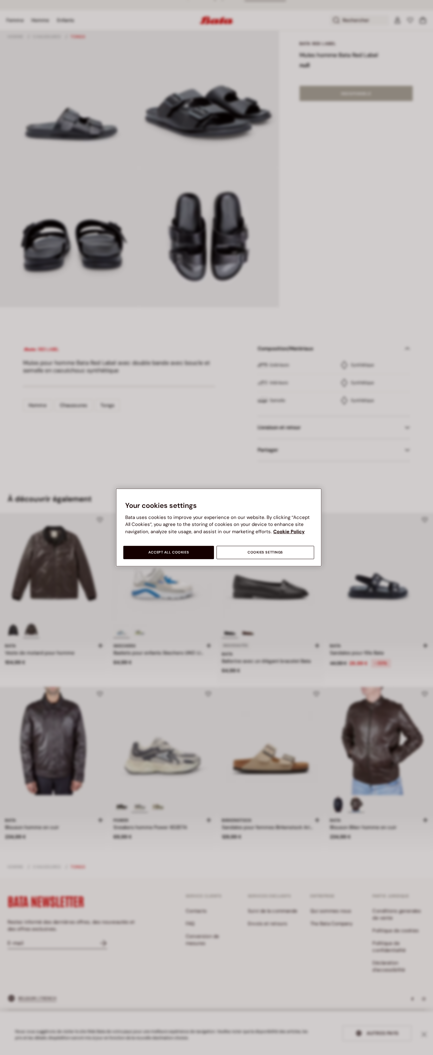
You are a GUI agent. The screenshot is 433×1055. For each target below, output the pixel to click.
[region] (219, 527)
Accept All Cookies (168, 552)
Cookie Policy (289, 531)
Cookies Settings (265, 552)
